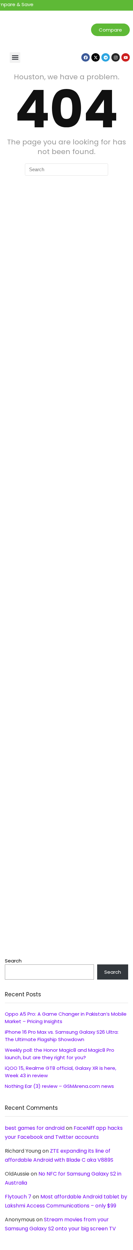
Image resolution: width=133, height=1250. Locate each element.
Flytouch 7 (18, 1196)
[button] (15, 57)
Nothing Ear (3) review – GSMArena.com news (59, 1086)
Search (13, 960)
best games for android (35, 1128)
